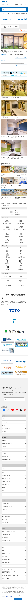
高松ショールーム (6, 490)
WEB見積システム (6, 537)
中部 (7, 281)
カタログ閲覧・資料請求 (7, 506)
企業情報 (4, 418)
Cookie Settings (9, 598)
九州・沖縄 (20, 285)
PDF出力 (24, 30)
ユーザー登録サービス (6, 534)
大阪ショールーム (6, 484)
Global (5, 431)
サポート (4, 500)
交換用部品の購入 (6, 516)
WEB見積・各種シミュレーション (9, 512)
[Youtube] (12, 410)
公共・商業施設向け (7, 450)
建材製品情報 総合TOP (7, 443)
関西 (20, 281)
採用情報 (4, 425)
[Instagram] (8, 410)
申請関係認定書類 (6, 559)
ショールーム (5, 465)
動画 (3, 566)
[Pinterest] (17, 410)
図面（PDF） (5, 556)
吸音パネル (4, 60)
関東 (20, 276)
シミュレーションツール (7, 569)
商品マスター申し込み (6, 578)
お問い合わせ (5, 522)
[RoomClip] (25, 410)
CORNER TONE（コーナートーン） (16, 54)
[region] (14, 592)
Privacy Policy (9, 596)
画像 (3, 547)
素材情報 (4, 440)
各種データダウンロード (7, 509)
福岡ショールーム (6, 494)
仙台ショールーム (6, 472)
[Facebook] (4, 410)
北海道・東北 (7, 276)
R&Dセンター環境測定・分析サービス (10, 575)
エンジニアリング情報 (6, 456)
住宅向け (5, 446)
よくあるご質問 (5, 503)
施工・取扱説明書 (6, 562)
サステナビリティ (6, 422)
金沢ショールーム (6, 475)
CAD (3, 550)
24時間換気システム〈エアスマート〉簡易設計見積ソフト (10, 572)
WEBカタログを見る (21, 57)
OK (18, 598)
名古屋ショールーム (6, 481)
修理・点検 (4, 519)
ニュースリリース (6, 428)
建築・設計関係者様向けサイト (8, 531)
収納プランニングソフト (7, 540)
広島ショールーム (6, 487)
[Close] (25, 586)
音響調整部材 (4, 54)
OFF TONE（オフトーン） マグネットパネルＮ (12, 63)
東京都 (16, 26)
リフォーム (5, 453)
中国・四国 (7, 285)
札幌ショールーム (6, 468)
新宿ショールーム (6, 478)
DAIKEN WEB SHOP (6, 459)
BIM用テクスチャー (6, 553)
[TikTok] (21, 410)
